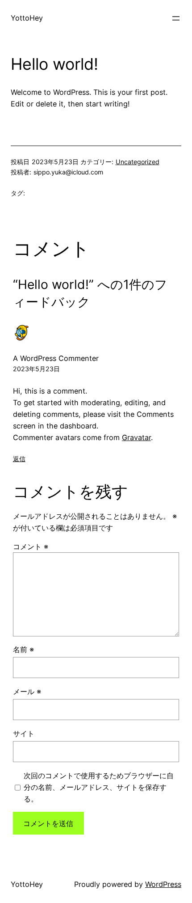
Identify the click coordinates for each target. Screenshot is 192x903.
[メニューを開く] (176, 18)
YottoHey (27, 17)
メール (27, 691)
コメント (30, 546)
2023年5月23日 (36, 369)
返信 (19, 458)
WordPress (163, 884)
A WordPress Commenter (56, 358)
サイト (23, 733)
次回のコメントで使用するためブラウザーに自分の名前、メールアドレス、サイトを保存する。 (99, 787)
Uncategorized (137, 161)
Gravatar (136, 437)
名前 (23, 649)
